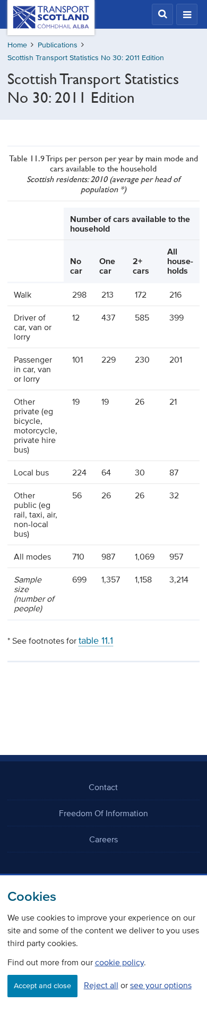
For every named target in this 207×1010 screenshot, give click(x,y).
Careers (103, 839)
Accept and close (42, 986)
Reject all (101, 985)
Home (17, 45)
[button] (162, 14)
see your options (161, 985)
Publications (57, 45)
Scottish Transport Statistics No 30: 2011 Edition (85, 58)
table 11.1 (96, 640)
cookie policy (119, 962)
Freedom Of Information (103, 813)
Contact (103, 787)
